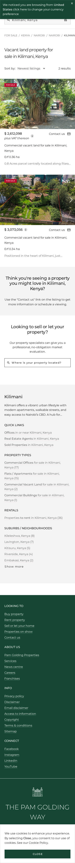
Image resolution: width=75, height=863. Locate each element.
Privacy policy (14, 696)
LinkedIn (10, 760)
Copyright (11, 719)
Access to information (20, 713)
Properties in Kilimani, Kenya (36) (33, 518)
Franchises (12, 678)
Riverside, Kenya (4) (18, 554)
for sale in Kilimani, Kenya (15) (32, 476)
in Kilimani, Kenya (31, 438)
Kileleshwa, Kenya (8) (19, 536)
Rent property (14, 620)
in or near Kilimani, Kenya (28, 432)
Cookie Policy (38, 842)
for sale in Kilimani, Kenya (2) (36, 487)
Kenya (25, 35)
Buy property (13, 614)
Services (10, 661)
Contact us (57, 134)
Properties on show (18, 631)
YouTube (10, 766)
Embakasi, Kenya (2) (18, 560)
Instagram (11, 755)
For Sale (10, 35)
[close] (72, 4)
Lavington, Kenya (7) (19, 542)
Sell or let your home (19, 626)
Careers (9, 672)
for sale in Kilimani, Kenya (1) (34, 498)
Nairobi (39, 35)
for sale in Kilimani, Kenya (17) (32, 465)
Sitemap (10, 731)
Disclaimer (12, 702)
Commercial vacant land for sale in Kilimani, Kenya (35, 148)
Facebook (11, 749)
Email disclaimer (16, 708)
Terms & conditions (18, 725)
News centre (13, 667)
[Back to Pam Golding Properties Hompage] (37, 792)
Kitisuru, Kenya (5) (17, 548)
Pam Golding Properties (21, 655)
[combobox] (33, 68)
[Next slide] (71, 103)
